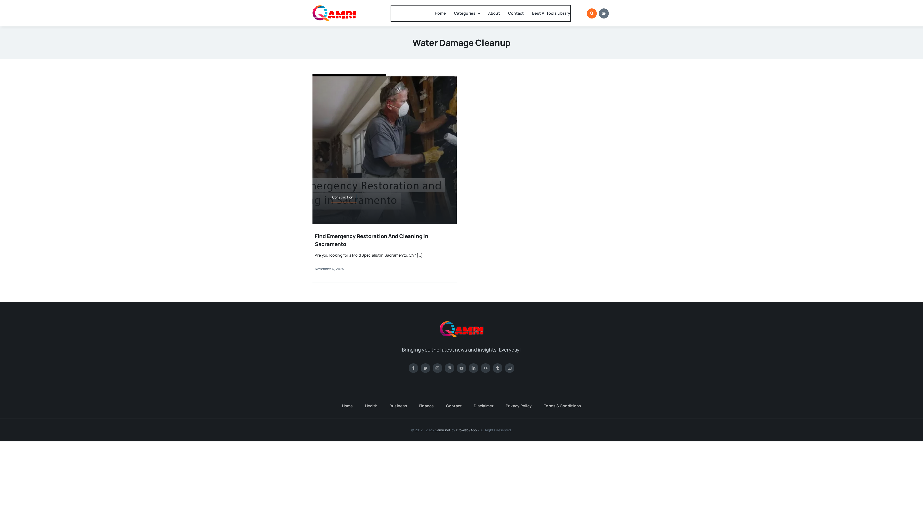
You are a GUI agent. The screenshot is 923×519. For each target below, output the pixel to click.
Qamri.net (443, 430)
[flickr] (485, 368)
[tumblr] (497, 368)
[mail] (509, 368)
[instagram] (437, 368)
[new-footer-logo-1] (334, 7)
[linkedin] (473, 368)
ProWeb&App (466, 430)
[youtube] (461, 368)
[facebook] (413, 368)
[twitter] (425, 368)
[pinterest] (449, 368)
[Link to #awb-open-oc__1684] (604, 13)
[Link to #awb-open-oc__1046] (592, 13)
